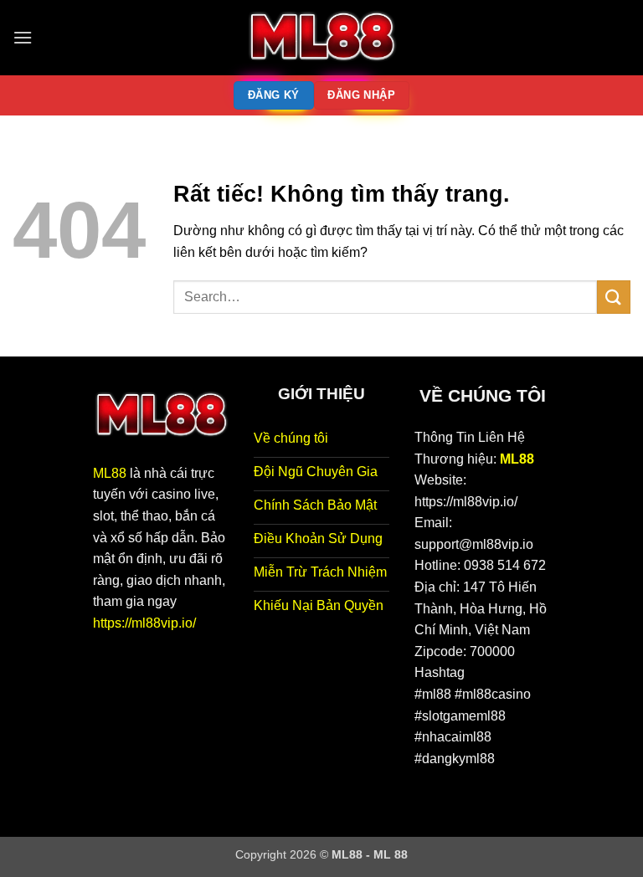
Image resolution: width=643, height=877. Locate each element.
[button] (23, 37)
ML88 (109, 473)
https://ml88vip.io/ (144, 623)
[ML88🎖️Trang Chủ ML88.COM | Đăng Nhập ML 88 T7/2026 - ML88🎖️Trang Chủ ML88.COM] (321, 37)
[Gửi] (613, 296)
